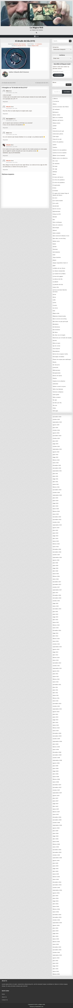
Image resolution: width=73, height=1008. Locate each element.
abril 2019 (55, 538)
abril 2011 (55, 693)
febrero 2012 (56, 679)
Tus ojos (55, 400)
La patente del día (58, 284)
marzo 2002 (56, 971)
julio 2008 (55, 766)
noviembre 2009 (57, 736)
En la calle (55, 203)
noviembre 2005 (57, 852)
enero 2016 (56, 606)
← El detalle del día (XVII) (8, 83)
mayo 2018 (55, 568)
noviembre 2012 (57, 663)
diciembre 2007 (57, 785)
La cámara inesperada (59, 271)
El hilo (54, 188)
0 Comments (38, 44)
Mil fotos (55, 332)
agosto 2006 (56, 828)
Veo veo (55, 405)
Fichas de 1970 (57, 214)
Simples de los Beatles (59, 381)
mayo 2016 (55, 603)
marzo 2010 (56, 725)
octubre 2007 (56, 790)
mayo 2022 (55, 457)
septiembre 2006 (57, 825)
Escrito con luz (57, 209)
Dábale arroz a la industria (60, 158)
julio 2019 (55, 530)
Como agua (56, 136)
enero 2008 (56, 782)
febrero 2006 (56, 844)
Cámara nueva (56, 123)
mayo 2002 (55, 966)
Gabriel (55, 230)
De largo (55, 166)
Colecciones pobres (58, 134)
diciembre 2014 (57, 630)
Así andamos (56, 109)
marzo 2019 (56, 541)
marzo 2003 (56, 939)
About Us (4, 997)
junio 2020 (55, 500)
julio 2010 (55, 714)
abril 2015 (55, 619)
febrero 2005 (56, 877)
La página (55, 282)
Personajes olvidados (58, 357)
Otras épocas (56, 348)
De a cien (55, 161)
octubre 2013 (56, 644)
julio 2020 (55, 498)
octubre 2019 (56, 522)
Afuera (54, 104)
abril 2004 (55, 904)
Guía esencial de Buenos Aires (61, 236)
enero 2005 (56, 879)
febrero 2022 (56, 460)
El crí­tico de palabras (59, 180)
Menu (37, 36)
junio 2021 (55, 476)
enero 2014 (56, 641)
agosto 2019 (56, 528)
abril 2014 (55, 636)
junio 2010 (55, 717)
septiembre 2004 (57, 890)
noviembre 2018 (57, 552)
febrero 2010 (56, 728)
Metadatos (55, 324)
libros (54, 297)
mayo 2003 (55, 933)
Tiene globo (56, 394)
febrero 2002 (56, 974)
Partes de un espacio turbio (60, 354)
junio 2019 (55, 533)
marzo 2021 (56, 484)
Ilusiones (55, 249)
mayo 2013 (55, 652)
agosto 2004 (56, 893)
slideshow (55, 384)
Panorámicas (56, 351)
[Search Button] (36, 33)
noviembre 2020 (57, 490)
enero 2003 (56, 944)
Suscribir (67, 92)
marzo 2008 (56, 776)
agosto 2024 (56, 433)
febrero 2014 (56, 638)
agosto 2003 (56, 925)
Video (54, 408)
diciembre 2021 (57, 465)
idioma (54, 246)
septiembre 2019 (57, 525)
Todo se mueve (57, 397)
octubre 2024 (56, 430)
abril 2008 (55, 774)
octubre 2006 (56, 822)
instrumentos (56, 252)
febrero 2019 (56, 544)
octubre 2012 (56, 666)
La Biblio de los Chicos (59, 268)
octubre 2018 (56, 555)
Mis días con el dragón (59, 335)
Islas (54, 255)
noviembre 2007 (57, 787)
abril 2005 (55, 871)
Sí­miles (55, 378)
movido (55, 340)
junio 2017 (55, 592)
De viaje (55, 169)
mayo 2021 (55, 479)
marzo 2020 (56, 509)
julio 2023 (55, 441)
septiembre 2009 (57, 741)
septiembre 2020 (57, 495)
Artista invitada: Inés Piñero (61, 107)
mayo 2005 (55, 868)
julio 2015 (55, 611)
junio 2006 (55, 833)
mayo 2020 (55, 503)
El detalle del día (21, 45)
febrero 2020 (56, 511)
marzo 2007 (56, 809)
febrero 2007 (56, 812)
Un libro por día (57, 403)
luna (54, 311)
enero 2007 (56, 814)
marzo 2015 (56, 622)
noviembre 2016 (57, 598)
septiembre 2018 (57, 557)
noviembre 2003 (57, 917)
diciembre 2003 (57, 914)
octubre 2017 (56, 587)
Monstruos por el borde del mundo (62, 338)
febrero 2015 (56, 625)
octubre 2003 (56, 920)
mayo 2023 (55, 444)
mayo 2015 (55, 617)
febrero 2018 (56, 576)
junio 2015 (55, 614)
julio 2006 (55, 831)
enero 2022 (56, 463)
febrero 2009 (56, 747)
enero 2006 (56, 847)
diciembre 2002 (57, 947)
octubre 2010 (56, 706)
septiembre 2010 (57, 709)
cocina (54, 128)
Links (54, 300)
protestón (55, 367)
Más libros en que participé (60, 321)
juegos (54, 260)
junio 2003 (55, 931)
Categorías (56, 47)
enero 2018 (56, 579)
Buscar (54, 82)
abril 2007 (55, 806)
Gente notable (56, 233)
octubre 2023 (56, 438)
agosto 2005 (56, 860)
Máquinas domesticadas (59, 316)
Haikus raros (56, 241)
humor (54, 244)
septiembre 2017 (57, 590)
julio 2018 (55, 563)
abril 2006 (55, 839)
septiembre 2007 (57, 793)
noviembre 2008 (57, 755)
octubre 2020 (56, 492)
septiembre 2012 (57, 668)
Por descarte (56, 365)
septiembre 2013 (57, 647)
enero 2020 (56, 514)
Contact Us (5, 1000)
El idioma (55, 190)
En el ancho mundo (58, 200)
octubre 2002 (56, 952)
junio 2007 (55, 801)
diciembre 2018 (57, 549)
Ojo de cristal (56, 346)
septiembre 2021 (57, 471)
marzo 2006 (56, 841)
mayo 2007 (55, 803)
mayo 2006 (55, 836)
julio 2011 (55, 687)
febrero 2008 (56, 779)
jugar (54, 265)
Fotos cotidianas (57, 222)
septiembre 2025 (57, 422)
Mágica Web (35, 45)
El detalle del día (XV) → (42, 83)
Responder (5, 101)
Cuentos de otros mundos (59, 153)
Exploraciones (56, 211)
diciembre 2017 (57, 582)
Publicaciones (56, 370)
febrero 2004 (56, 909)
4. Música (55, 98)
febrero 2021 (56, 487)
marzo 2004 (56, 906)
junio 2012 (55, 674)
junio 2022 (55, 454)
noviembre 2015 (57, 609)
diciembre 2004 (57, 882)
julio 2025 (55, 427)
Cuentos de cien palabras (60, 150)
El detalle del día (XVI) (25, 41)
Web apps (55, 411)
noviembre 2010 (57, 703)
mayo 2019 (55, 536)
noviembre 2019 (57, 519)
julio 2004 (55, 896)
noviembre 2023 (57, 435)
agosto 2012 (56, 671)
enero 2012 (55, 682)
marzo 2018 (56, 573)
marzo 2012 (56, 676)
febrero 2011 (56, 698)
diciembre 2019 (57, 517)
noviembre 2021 (57, 468)
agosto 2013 (56, 649)
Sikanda (8, 145)
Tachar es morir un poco (59, 386)
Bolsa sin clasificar (58, 117)
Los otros (55, 308)
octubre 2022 (56, 446)
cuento (54, 145)
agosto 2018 (56, 560)
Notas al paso (56, 343)
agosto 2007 (56, 795)
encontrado (56, 206)
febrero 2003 (56, 941)
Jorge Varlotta (57, 257)
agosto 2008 (56, 763)
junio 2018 (55, 565)
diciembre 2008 (57, 752)
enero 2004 (56, 912)
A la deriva (56, 101)
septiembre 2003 (57, 923)
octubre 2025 (56, 419)
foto (54, 219)
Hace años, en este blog (59, 238)
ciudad (54, 126)
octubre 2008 (56, 757)
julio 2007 (55, 798)
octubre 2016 (56, 601)
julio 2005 (55, 863)
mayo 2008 (55, 771)
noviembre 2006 (57, 820)
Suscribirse (58, 75)
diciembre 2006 (57, 817)
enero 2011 (55, 701)
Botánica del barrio (58, 120)
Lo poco (55, 305)
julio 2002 (55, 960)
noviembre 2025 (57, 417)
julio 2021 (55, 473)
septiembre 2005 (57, 858)
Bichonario (55, 112)
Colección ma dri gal (58, 131)
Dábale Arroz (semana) (59, 155)
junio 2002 (55, 963)
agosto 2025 (56, 425)
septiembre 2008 (57, 760)
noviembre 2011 (57, 684)
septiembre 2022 (57, 449)
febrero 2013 (56, 657)
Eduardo (8, 107)
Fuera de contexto (58, 225)
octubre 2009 (56, 739)
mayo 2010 (55, 720)
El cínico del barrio (58, 177)
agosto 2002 (56, 958)
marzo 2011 (56, 695)
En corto (55, 198)
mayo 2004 (55, 901)
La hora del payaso (58, 276)
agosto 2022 (56, 452)
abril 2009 (55, 744)
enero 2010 (56, 730)
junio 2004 (55, 898)
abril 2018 (55, 571)
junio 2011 (55, 690)
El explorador (56, 185)
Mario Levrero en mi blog (60, 319)
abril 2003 (55, 936)
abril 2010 (55, 722)
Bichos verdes (56, 115)
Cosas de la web (57, 139)
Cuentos (55, 147)
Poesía (54, 362)
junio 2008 (55, 768)
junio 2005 (55, 866)
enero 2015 (56, 628)
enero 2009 (56, 749)
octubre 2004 (56, 887)
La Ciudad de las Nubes (59, 274)
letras (54, 294)
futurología (56, 227)
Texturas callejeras (58, 392)
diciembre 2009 (57, 733)
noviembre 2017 (57, 584)
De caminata (56, 163)
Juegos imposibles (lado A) (60, 263)
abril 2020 (55, 506)
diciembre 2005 (57, 850)
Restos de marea (57, 375)
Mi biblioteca (56, 327)
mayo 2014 (55, 633)
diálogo (55, 172)
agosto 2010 (56, 712)
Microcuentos (56, 330)
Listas (54, 302)
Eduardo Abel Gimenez (20, 44)
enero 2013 (56, 660)
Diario (54, 174)
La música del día (57, 279)
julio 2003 (55, 928)
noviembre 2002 (57, 950)
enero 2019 (56, 546)
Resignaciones (56, 373)
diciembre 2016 (57, 595)
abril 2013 (55, 655)
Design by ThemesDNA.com (36, 1006)
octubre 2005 (56, 855)
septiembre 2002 (57, 955)
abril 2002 (55, 969)
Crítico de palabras (58, 142)
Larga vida (56, 287)
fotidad (55, 217)
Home (3, 994)
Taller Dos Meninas (58, 389)
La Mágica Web (36, 28)
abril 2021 (55, 482)
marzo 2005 (56, 874)
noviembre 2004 (57, 885)
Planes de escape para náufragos (62, 359)
